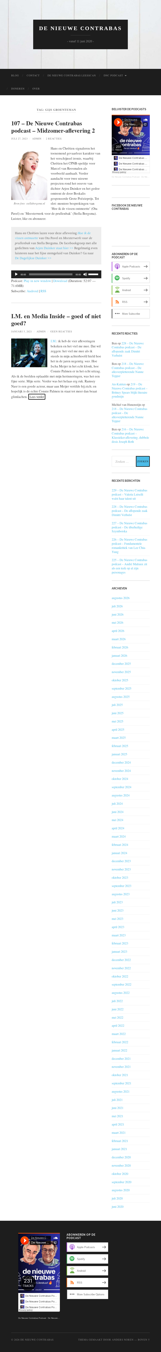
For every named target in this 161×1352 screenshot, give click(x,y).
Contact (33, 75)
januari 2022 (119, 1050)
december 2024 (121, 762)
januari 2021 (119, 1149)
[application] (56, 274)
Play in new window (37, 280)
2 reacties (54, 138)
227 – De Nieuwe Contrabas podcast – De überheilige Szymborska (129, 527)
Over (36, 88)
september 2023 (121, 886)
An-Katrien (119, 384)
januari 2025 (119, 754)
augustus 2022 (121, 992)
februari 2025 (120, 746)
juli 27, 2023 (19, 138)
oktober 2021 (120, 1075)
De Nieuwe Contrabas (80, 28)
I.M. (53, 341)
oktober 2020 (120, 1174)
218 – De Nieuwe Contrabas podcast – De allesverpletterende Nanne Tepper (128, 370)
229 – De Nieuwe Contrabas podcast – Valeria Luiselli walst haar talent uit (129, 494)
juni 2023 (117, 910)
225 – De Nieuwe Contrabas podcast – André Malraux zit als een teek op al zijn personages (129, 566)
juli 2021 (117, 1100)
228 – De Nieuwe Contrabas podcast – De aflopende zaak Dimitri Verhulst (128, 349)
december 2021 (121, 1058)
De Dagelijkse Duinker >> (33, 258)
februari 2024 (120, 844)
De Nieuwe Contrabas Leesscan (72, 75)
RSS (43, 291)
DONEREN (18, 88)
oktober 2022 (120, 976)
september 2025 (121, 688)
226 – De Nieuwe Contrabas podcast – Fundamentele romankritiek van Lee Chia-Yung (129, 545)
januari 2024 (119, 853)
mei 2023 (117, 918)
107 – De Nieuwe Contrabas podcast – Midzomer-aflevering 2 (53, 126)
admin (36, 138)
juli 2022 (117, 1001)
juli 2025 (117, 705)
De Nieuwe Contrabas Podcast (126, 177)
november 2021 (121, 1066)
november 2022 (121, 968)
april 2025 (118, 729)
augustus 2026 (121, 598)
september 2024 (121, 787)
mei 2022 (117, 1017)
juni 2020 (117, 1206)
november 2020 (121, 1165)
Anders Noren (123, 1339)
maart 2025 (119, 737)
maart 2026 (119, 639)
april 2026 (118, 631)
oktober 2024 (120, 779)
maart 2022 (119, 1034)
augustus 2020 (121, 1190)
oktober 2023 (120, 877)
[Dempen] (85, 274)
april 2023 (118, 927)
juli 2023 (117, 902)
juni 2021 (117, 1108)
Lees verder (37, 397)
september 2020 (121, 1182)
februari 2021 (120, 1141)
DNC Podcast (113, 75)
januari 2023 (119, 951)
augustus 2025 (121, 696)
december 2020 (121, 1157)
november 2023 (121, 869)
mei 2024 (117, 820)
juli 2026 (117, 606)
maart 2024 (119, 836)
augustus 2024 (121, 795)
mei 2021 (117, 1116)
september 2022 (121, 984)
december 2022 (121, 960)
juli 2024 (117, 803)
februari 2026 (120, 647)
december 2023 (121, 861)
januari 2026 (119, 655)
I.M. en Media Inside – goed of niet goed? (56, 319)
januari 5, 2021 (21, 331)
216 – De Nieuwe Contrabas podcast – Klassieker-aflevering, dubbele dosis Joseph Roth (130, 435)
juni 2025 (117, 713)
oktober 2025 (120, 680)
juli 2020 (117, 1198)
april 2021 (118, 1124)
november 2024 (121, 770)
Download (60, 280)
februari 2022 (120, 1042)
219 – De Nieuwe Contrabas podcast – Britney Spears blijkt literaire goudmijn (129, 390)
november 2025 (121, 672)
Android (32, 291)
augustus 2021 (121, 1091)
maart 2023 (119, 935)
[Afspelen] (16, 274)
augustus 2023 (121, 894)
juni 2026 (117, 614)
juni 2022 (117, 1009)
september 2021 (121, 1083)
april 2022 (118, 1025)
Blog (15, 75)
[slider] (93, 273)
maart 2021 (119, 1132)
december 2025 (121, 663)
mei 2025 (117, 721)
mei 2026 (117, 622)
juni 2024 (117, 812)
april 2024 (118, 828)
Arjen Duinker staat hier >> (54, 248)
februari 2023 (120, 943)
